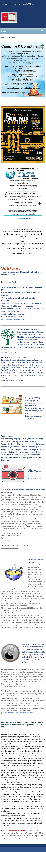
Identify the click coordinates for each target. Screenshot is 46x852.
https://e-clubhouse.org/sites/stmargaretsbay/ (18, 713)
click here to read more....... (10, 352)
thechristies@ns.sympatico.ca (12, 319)
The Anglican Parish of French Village (17, 3)
